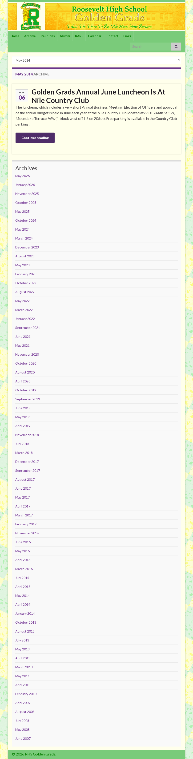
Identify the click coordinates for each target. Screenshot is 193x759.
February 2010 (25, 694)
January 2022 (25, 319)
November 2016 (27, 533)
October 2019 (25, 390)
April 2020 (22, 381)
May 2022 (22, 301)
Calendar (94, 36)
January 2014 (25, 613)
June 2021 (23, 336)
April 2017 (22, 506)
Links (127, 36)
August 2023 (25, 256)
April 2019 (22, 426)
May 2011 (22, 676)
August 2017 (25, 479)
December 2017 (27, 462)
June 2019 (23, 408)
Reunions (48, 36)
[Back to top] (182, 748)
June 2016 (23, 542)
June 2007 (23, 738)
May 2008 (22, 729)
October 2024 (25, 220)
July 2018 (22, 444)
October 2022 (25, 283)
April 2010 (22, 685)
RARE (79, 36)
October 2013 (25, 622)
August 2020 (25, 372)
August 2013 (25, 631)
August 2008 (25, 712)
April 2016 (22, 560)
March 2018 (24, 453)
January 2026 (25, 185)
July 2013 (22, 640)
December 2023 (27, 247)
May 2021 (22, 345)
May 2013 (22, 649)
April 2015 (22, 587)
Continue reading (35, 138)
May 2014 (22, 596)
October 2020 (25, 363)
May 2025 (22, 211)
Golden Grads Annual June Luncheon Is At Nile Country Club (98, 95)
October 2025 (25, 202)
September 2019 (27, 399)
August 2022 (25, 292)
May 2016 (22, 551)
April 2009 (22, 703)
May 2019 (22, 417)
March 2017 (24, 515)
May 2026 (22, 176)
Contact (112, 36)
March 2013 (24, 667)
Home (15, 36)
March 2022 (24, 310)
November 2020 (27, 354)
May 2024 (22, 229)
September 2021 (27, 328)
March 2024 (24, 238)
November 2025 (27, 194)
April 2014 (22, 604)
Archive (30, 36)
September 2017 (27, 470)
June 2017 (23, 488)
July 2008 (22, 721)
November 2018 (27, 435)
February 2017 (25, 524)
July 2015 (22, 578)
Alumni (65, 36)
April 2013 (22, 658)
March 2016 (24, 569)
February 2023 (25, 274)
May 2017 (22, 497)
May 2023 (22, 265)
